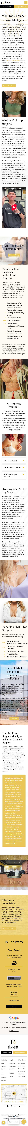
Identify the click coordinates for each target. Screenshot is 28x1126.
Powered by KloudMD (14, 1116)
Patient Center (4, 1077)
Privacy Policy (12, 1063)
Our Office (3, 1080)
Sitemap (11, 1076)
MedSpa (3, 1069)
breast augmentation (13, 60)
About (2, 1063)
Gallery (2, 1071)
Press (2, 1074)
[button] (14, 460)
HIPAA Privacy (13, 1066)
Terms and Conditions (12, 1072)
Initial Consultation (10, 460)
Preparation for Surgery (12, 467)
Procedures (3, 1066)
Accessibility (12, 1069)
